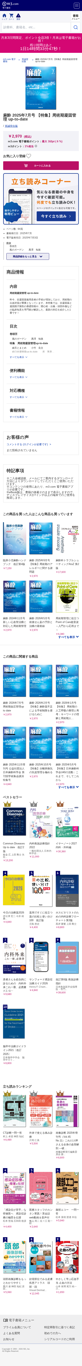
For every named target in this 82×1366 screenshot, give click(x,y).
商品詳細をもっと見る (25, 256)
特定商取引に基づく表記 (59, 1327)
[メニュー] (77, 6)
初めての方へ (52, 1333)
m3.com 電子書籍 (9, 60)
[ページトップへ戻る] (76, 1360)
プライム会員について (17, 1327)
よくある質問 (11, 1333)
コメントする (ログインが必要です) (28, 444)
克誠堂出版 (25, 60)
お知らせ (8, 1339)
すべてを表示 (67, 637)
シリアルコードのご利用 (59, 1339)
